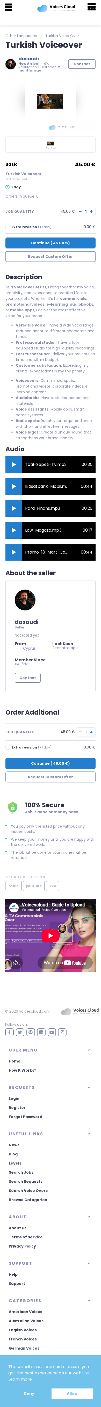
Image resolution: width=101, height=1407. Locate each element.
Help (13, 1274)
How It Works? (22, 1070)
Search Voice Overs (28, 1190)
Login (14, 1098)
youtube (34, 885)
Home (14, 1061)
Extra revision (32, 227)
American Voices (25, 1311)
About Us (17, 1228)
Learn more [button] (20, 1379)
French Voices (23, 1339)
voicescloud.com (34, 1011)
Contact (27, 677)
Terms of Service (26, 1237)
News (14, 1145)
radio (14, 885)
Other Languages (21, 35)
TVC (52, 885)
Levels (15, 1163)
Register (17, 1107)
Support (17, 1283)
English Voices (23, 1330)
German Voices (24, 1348)
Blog (13, 1154)
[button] (13, 464)
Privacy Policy (22, 1246)
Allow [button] (72, 1393)
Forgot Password (25, 1116)
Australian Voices (26, 1320)
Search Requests (25, 1181)
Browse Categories (28, 1199)
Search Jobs (21, 1172)
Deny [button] (29, 1393)
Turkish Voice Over (62, 35)
